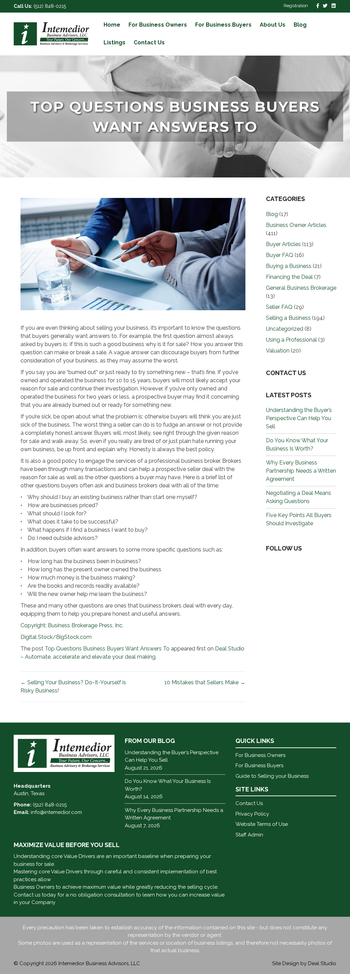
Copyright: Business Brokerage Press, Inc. (72, 625)
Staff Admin (249, 835)
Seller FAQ (279, 307)
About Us (272, 25)
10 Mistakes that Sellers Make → (204, 682)
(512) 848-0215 (49, 6)
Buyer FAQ (279, 255)
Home (112, 25)
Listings (114, 42)
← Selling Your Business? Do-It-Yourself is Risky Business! (73, 686)
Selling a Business (288, 318)
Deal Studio (322, 963)
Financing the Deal (289, 277)
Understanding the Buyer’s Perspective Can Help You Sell (299, 418)
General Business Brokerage (301, 288)
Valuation (278, 350)
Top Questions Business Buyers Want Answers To (107, 648)
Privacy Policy (252, 814)
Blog (300, 25)
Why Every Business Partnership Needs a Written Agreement (301, 470)
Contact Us (149, 42)
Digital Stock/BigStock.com (56, 637)
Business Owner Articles (296, 225)
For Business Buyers (223, 25)
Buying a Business (288, 266)
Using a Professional (291, 339)
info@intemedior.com (56, 812)
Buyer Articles (283, 244)
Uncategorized (284, 329)
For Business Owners (158, 25)
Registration (296, 5)
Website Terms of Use (261, 824)
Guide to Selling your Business (272, 776)
